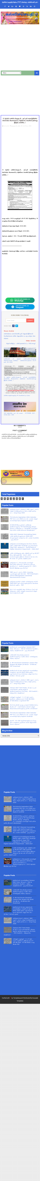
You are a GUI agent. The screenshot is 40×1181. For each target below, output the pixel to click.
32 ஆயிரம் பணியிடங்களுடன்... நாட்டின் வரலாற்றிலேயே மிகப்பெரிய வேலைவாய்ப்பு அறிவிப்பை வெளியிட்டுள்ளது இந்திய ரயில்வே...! (20, 379)
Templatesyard (18, 998)
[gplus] (12, 6)
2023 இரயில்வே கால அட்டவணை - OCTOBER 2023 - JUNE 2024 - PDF (20, 414)
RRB (30, 126)
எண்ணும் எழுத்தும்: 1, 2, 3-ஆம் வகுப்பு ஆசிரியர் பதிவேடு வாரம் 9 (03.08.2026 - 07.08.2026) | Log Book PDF (22, 698)
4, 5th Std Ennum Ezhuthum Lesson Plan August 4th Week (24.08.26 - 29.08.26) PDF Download (24, 664)
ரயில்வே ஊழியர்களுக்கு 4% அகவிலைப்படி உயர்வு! (17, 395)
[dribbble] (23, 6)
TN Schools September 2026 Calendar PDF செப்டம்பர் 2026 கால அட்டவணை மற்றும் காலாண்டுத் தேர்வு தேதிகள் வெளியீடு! (24, 518)
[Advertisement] (20, 48)
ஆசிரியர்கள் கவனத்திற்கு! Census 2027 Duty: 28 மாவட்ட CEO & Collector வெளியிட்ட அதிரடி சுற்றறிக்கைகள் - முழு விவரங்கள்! (24, 648)
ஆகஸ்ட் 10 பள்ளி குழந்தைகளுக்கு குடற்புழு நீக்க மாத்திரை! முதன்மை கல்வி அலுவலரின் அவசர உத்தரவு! (23, 722)
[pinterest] (16, 6)
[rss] (27, 6)
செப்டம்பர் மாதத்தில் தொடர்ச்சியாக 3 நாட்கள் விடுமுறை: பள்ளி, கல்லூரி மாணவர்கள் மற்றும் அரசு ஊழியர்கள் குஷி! (24, 591)
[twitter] (8, 6)
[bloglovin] (19, 6)
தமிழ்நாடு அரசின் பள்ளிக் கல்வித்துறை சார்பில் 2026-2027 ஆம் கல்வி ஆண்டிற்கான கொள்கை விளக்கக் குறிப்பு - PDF (24, 583)
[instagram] (34, 6)
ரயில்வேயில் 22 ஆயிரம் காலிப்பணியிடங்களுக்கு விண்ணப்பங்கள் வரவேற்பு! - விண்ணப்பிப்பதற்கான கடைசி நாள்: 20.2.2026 (20, 360)
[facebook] (5, 6)
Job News (25, 126)
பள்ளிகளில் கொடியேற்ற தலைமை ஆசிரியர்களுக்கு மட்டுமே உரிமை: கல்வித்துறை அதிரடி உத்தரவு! (23, 656)
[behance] (30, 6)
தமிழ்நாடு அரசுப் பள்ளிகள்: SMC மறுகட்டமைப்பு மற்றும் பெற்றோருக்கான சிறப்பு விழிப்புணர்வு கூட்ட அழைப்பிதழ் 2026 (24, 511)
